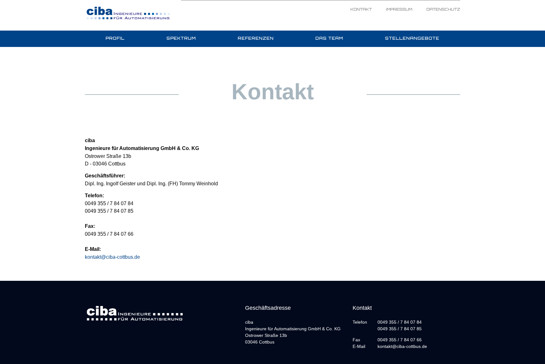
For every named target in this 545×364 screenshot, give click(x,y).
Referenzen (256, 39)
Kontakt (361, 10)
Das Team (329, 39)
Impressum (399, 10)
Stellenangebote (412, 39)
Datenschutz (443, 10)
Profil (115, 39)
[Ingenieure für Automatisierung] (128, 12)
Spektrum (181, 39)
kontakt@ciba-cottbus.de (112, 257)
